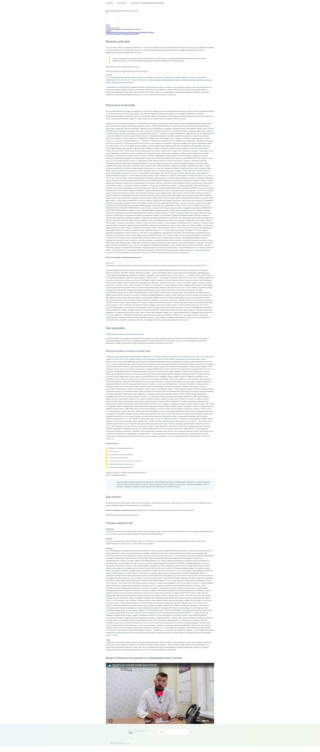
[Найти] (186, 731)
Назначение (136, 32)
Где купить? (122, 3)
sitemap (130, 732)
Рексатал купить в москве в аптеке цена (121, 467)
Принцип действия (111, 32)
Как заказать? (144, 32)
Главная (109, 3)
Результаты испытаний (125, 32)
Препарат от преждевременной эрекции (147, 3)
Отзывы (151, 32)
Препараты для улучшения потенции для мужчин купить (160, 265)
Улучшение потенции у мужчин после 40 (121, 464)
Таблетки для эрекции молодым (122, 82)
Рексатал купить (186, 80)
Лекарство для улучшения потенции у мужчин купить (123, 265)
